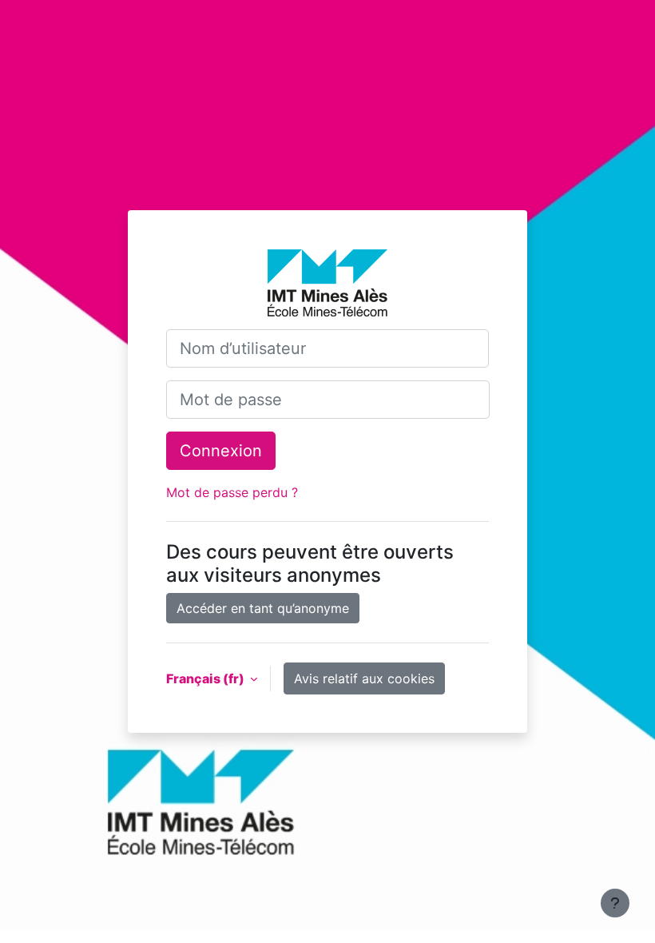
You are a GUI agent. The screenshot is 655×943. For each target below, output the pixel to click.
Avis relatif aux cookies (364, 678)
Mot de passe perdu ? (232, 492)
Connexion (221, 450)
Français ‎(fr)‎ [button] (206, 678)
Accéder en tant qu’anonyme (263, 608)
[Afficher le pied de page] (615, 903)
